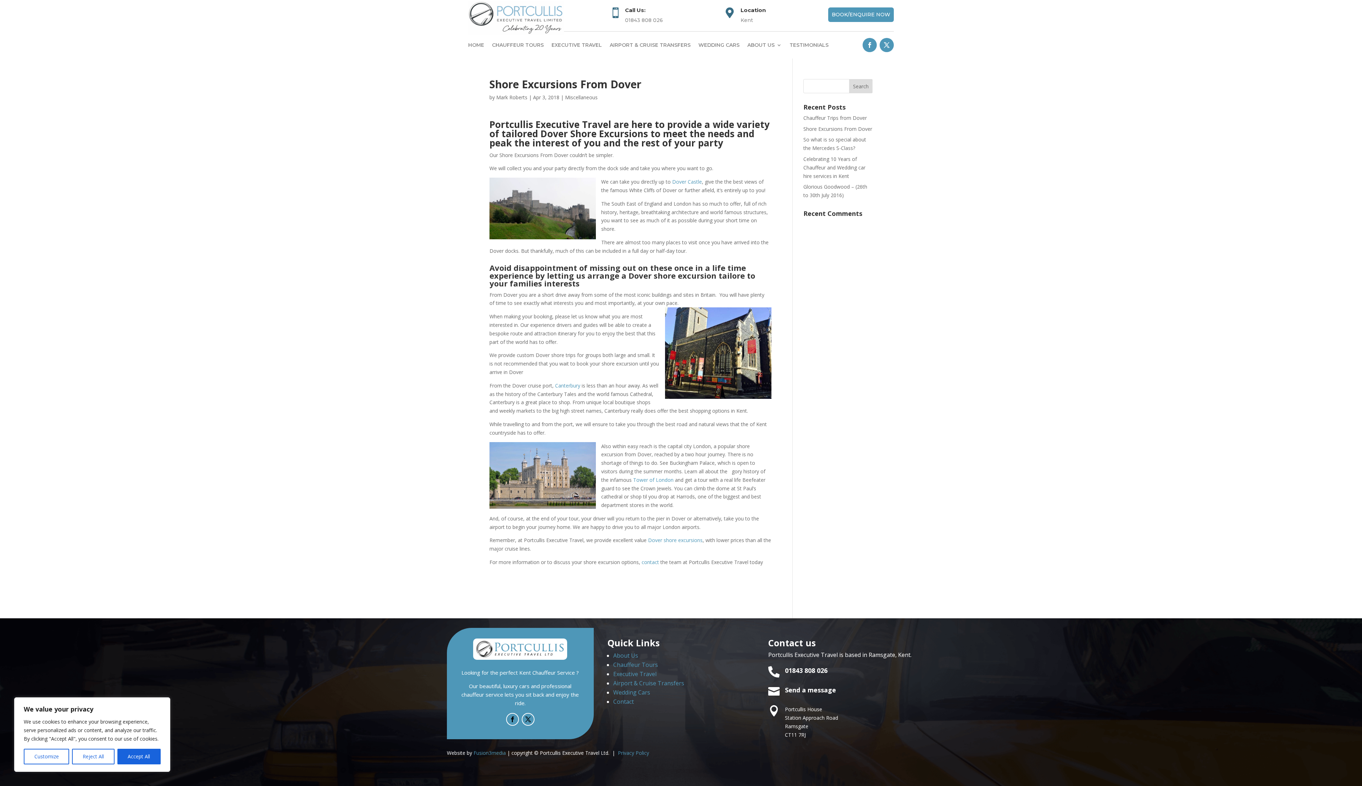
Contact (623, 702)
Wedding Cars (719, 45)
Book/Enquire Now (861, 14)
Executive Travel (577, 45)
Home (476, 45)
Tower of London (653, 479)
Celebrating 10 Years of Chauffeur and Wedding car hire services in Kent (834, 167)
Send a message (810, 690)
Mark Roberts (511, 97)
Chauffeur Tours (518, 45)
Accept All (139, 756)
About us (761, 45)
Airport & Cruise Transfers (650, 45)
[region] (92, 734)
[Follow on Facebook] (870, 45)
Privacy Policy (633, 752)
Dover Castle (687, 181)
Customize (46, 756)
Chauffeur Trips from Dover (835, 118)
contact (650, 562)
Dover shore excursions (675, 540)
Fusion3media (490, 752)
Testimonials (809, 45)
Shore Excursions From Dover (837, 129)
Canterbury (567, 385)
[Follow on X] (887, 45)
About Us (625, 655)
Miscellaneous (581, 97)
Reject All (93, 756)
